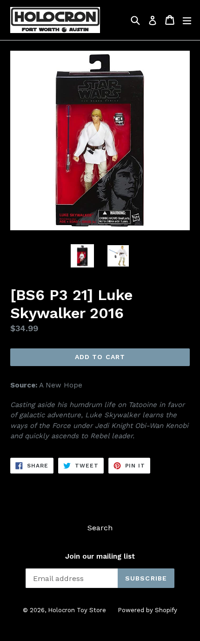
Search (100, 527)
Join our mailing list (100, 556)
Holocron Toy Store (77, 610)
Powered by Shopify (147, 610)
